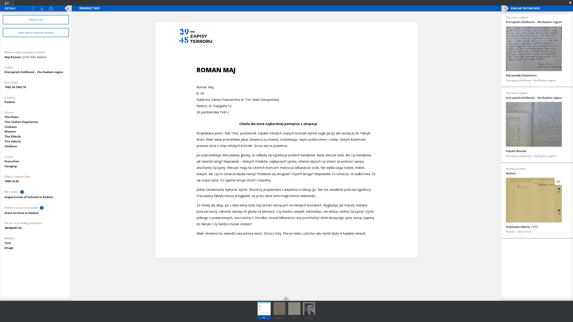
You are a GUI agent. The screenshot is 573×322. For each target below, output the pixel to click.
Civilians (10, 127)
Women (10, 131)
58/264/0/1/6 (12, 228)
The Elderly (12, 136)
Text (7, 243)
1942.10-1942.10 (15, 87)
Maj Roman (25, 57)
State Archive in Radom (21, 213)
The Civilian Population (21, 122)
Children (10, 146)
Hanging (10, 166)
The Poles (11, 117)
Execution (11, 161)
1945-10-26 (11, 181)
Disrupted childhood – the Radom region (33, 72)
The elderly (12, 141)
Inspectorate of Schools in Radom (28, 197)
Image (8, 248)
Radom (9, 102)
